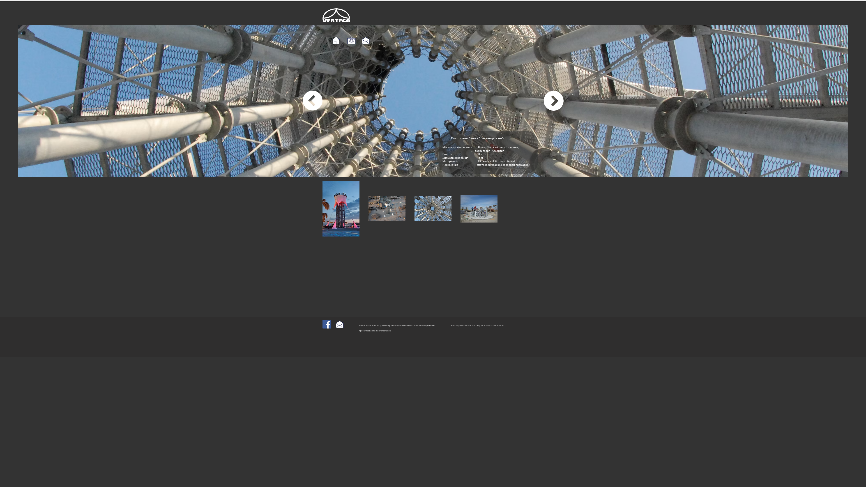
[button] (340, 208)
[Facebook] (326, 324)
